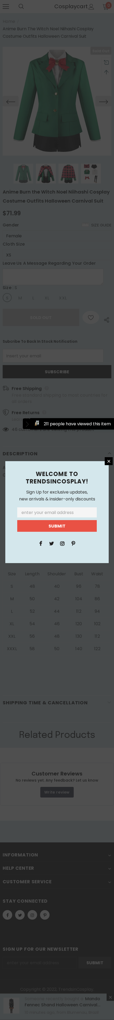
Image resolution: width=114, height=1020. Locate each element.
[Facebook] (41, 543)
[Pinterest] (73, 543)
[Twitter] (51, 543)
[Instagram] (62, 543)
